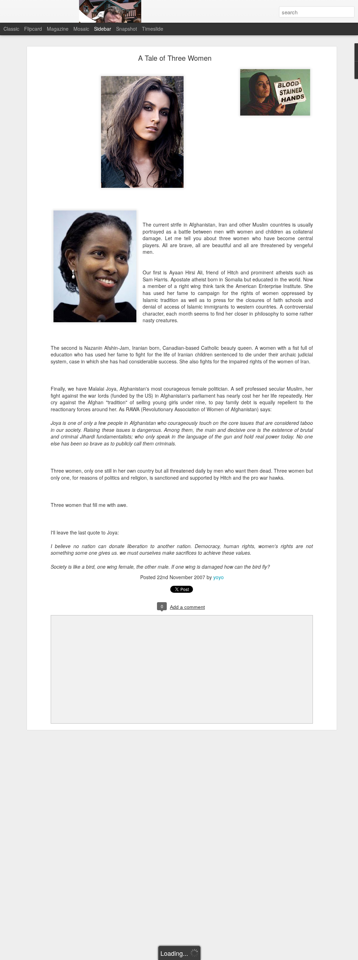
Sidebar (102, 28)
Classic (11, 28)
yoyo (218, 577)
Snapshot (126, 28)
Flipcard (33, 28)
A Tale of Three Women (175, 58)
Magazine (58, 28)
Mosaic (81, 28)
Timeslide (152, 28)
